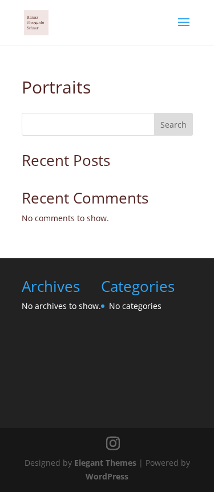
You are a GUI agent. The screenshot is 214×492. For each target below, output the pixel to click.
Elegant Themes (105, 462)
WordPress (107, 476)
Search (173, 124)
